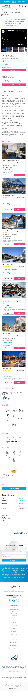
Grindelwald (15, 8)
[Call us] (22, 5)
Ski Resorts (3, 8)
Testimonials (14, 614)
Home (14, 606)
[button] (14, 37)
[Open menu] (25, 5)
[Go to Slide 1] (4, 48)
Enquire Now (15, 641)
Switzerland (8, 8)
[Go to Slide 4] (21, 48)
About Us (14, 610)
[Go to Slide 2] (9, 48)
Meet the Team (14, 612)
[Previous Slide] (2, 36)
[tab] (5, 90)
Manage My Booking (14, 608)
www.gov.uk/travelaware (14, 670)
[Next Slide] (25, 36)
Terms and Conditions (13, 617)
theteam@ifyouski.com (15, 646)
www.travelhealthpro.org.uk (13, 673)
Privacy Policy (14, 615)
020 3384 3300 (15, 644)
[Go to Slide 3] (15, 48)
